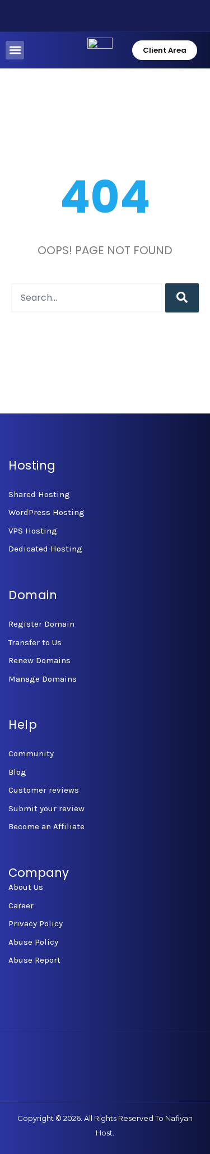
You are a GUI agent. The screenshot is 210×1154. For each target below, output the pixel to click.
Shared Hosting (39, 494)
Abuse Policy (33, 942)
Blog (17, 772)
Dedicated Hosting (45, 549)
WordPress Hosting (46, 512)
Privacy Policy (35, 923)
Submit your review (46, 808)
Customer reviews (43, 790)
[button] (15, 50)
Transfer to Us (35, 642)
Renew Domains (39, 660)
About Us (25, 887)
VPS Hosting (32, 531)
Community (31, 753)
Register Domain (41, 624)
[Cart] (84, 15)
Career (21, 905)
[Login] (48, 15)
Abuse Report (34, 960)
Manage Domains (42, 679)
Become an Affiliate (46, 826)
